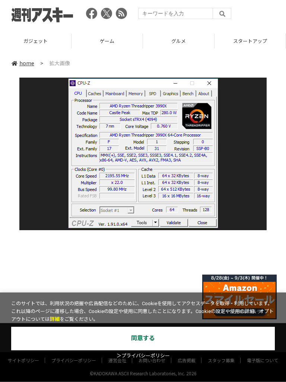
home (26, 63)
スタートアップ (250, 40)
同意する (143, 338)
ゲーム (107, 40)
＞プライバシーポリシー (143, 355)
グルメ (178, 40)
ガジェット (35, 40)
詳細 (55, 319)
